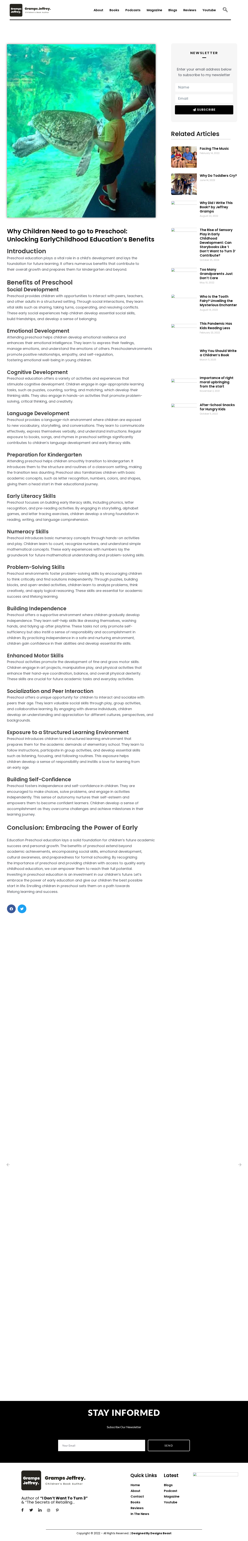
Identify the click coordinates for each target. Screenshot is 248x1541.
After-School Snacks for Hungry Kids (217, 407)
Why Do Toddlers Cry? (218, 175)
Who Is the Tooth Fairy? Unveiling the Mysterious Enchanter (218, 300)
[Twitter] (31, 1510)
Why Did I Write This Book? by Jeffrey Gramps (216, 207)
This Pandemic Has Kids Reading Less (216, 325)
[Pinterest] (57, 1510)
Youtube (209, 10)
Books (114, 10)
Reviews (189, 10)
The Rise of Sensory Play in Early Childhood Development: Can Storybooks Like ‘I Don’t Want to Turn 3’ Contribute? (218, 243)
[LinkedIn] (40, 1510)
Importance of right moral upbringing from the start (216, 382)
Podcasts (132, 10)
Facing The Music (214, 148)
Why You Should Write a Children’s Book (218, 352)
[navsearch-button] (225, 10)
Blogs (172, 10)
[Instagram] (49, 1510)
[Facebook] (22, 1510)
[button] (11, 908)
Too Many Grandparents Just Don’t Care (216, 273)
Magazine (154, 10)
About (98, 10)
